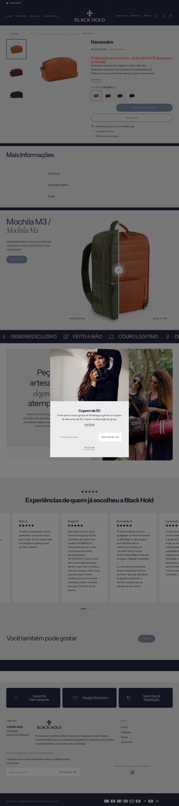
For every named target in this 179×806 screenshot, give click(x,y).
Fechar (89, 447)
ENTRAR (89, 424)
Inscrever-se (110, 437)
